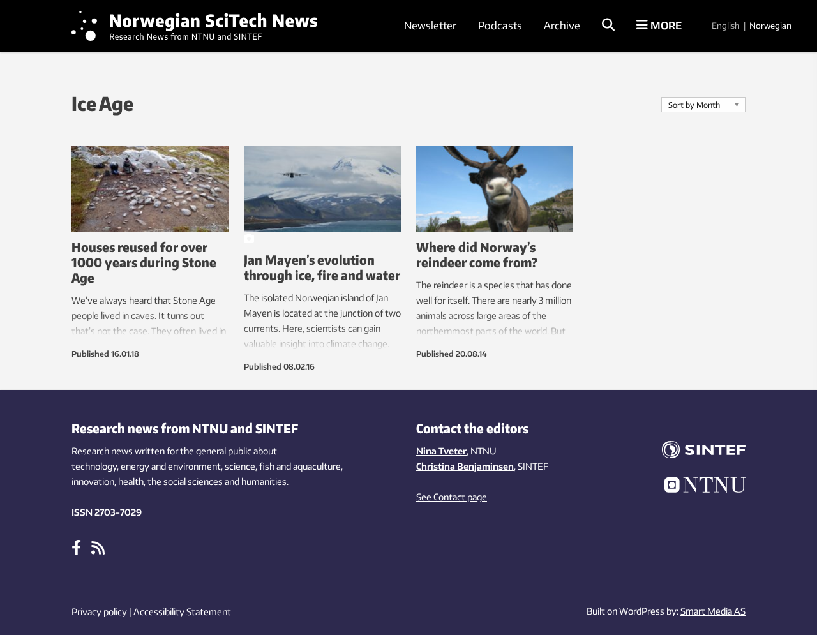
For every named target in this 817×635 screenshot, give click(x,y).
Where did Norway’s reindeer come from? (476, 254)
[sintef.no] (696, 451)
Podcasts (500, 25)
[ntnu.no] (696, 487)
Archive (562, 25)
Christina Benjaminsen (465, 466)
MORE (665, 25)
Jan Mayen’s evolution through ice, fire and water (322, 267)
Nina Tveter (441, 450)
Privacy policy (99, 611)
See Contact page (451, 496)
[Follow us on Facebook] (76, 546)
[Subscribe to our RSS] (98, 546)
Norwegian (770, 25)
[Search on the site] (608, 25)
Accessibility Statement (182, 611)
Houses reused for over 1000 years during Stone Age (143, 262)
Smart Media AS (713, 611)
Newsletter (430, 25)
